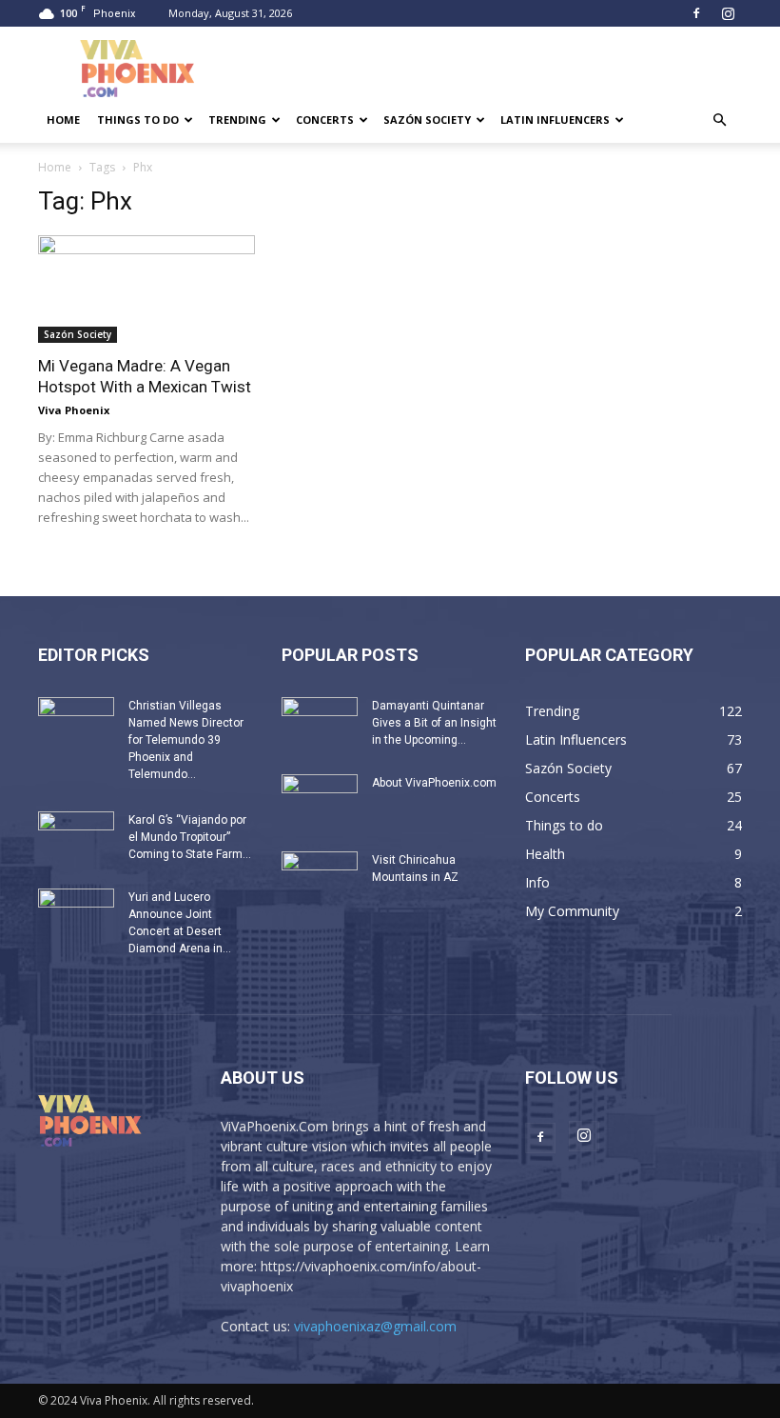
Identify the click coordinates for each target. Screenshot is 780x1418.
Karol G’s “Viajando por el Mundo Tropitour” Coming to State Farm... (189, 837)
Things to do (138, 119)
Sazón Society (427, 119)
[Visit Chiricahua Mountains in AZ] (320, 878)
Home (63, 119)
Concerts (325, 119)
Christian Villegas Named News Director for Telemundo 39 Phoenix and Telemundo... (186, 740)
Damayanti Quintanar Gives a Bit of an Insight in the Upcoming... (434, 723)
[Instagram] (727, 13)
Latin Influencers (555, 119)
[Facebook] (696, 13)
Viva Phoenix (73, 410)
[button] (719, 120)
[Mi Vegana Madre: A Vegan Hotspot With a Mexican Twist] (146, 289)
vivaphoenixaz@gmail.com (375, 1326)
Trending (237, 119)
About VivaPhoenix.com (434, 782)
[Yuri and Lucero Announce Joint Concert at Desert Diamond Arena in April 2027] (76, 915)
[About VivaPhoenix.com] (320, 801)
